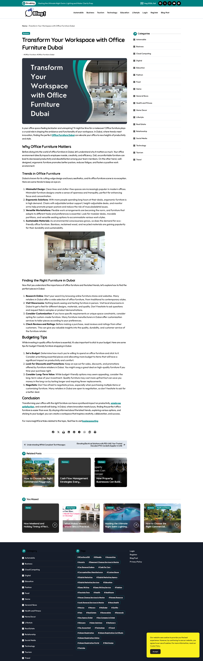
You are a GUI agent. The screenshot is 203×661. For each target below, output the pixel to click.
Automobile (78, 12)
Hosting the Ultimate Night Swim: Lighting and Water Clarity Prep (117, 526)
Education (124, 12)
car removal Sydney (86, 567)
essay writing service (102, 587)
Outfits (115, 608)
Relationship (141, 131)
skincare (82, 623)
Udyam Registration (86, 633)
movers (92, 608)
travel (112, 628)
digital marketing (85, 577)
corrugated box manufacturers (91, 572)
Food (138, 82)
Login (145, 12)
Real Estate (141, 124)
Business (90, 12)
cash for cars (105, 567)
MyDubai (104, 608)
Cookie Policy (155, 646)
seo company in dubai (106, 618)
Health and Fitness (41, 462)
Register (154, 12)
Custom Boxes (113, 572)
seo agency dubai (86, 618)
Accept (155, 651)
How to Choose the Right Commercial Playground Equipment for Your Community (38, 483)
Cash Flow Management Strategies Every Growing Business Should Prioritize (74, 483)
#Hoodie (98, 557)
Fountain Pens (84, 592)
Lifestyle (136, 12)
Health (97, 592)
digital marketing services (89, 582)
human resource (116, 597)
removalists (106, 613)
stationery (111, 623)
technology (100, 628)
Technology (112, 12)
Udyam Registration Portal (89, 643)
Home (24, 26)
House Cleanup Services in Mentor (92, 597)
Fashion (139, 75)
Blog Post (165, 12)
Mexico (81, 608)
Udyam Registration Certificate (111, 633)
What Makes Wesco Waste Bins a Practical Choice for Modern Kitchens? (76, 528)
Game (139, 89)
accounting (111, 557)
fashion (119, 587)
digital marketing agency (107, 577)
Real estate (92, 613)
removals (120, 613)
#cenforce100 (84, 557)
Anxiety (82, 562)
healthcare (109, 592)
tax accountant (85, 628)
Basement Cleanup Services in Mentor (104, 562)
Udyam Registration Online (89, 638)
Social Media (141, 138)
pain (80, 613)
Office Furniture (30, 55)
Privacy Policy (136, 562)
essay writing (84, 587)
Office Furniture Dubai (46, 55)
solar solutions (96, 623)
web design (108, 643)
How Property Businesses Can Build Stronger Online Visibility (110, 482)
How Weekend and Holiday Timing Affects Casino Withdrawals (36, 526)
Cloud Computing (143, 53)
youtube (82, 648)
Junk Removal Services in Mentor (91, 602)
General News (142, 96)
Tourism (100, 12)
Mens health (114, 602)
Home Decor (141, 110)
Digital (139, 60)
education (108, 582)
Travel (139, 159)
